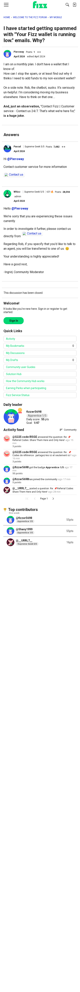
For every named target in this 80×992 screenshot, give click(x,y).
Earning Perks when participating (26, 388)
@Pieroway (15, 159)
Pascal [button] (17, 146)
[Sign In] (74, 4)
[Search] (67, 4)
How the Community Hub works (25, 381)
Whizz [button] (17, 191)
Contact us (16, 174)
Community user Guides (20, 367)
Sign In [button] (13, 320)
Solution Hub (14, 374)
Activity (10, 338)
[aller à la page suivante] (53, 499)
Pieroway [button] (19, 51)
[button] (7, 54)
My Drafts (40, 360)
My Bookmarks (40, 345)
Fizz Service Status (18, 395)
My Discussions (15, 353)
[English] (40, 4)
